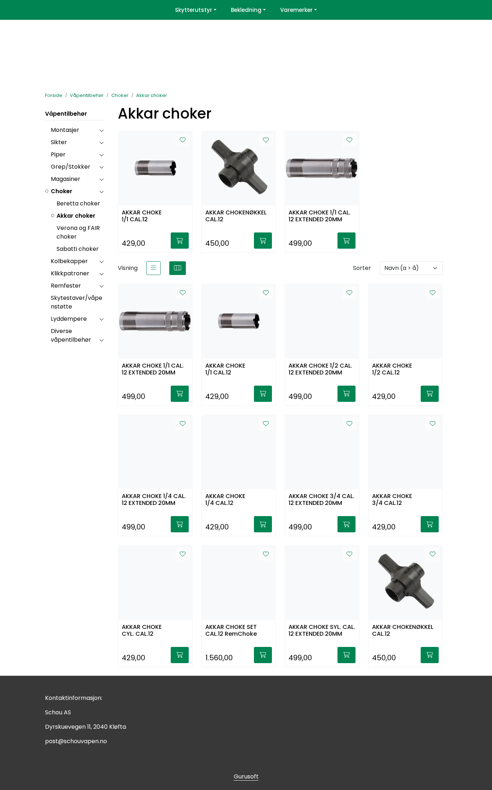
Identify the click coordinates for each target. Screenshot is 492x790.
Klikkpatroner (70, 273)
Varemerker (296, 10)
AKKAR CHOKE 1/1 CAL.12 (142, 216)
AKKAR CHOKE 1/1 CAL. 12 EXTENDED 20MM (319, 216)
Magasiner (65, 179)
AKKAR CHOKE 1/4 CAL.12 (225, 500)
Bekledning (246, 10)
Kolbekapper (69, 261)
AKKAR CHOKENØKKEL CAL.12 (236, 216)
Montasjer (65, 130)
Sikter (59, 142)
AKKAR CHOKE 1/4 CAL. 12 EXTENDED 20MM (154, 500)
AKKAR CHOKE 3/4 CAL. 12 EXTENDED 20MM (321, 500)
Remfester (66, 285)
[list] (153, 268)
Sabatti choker (78, 249)
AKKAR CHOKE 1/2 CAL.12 (392, 369)
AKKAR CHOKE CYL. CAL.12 (142, 630)
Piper (58, 154)
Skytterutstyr (193, 10)
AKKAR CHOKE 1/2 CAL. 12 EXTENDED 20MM (320, 369)
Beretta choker (78, 203)
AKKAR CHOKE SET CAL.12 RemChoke (231, 630)
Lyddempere (69, 319)
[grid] (177, 268)
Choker (61, 191)
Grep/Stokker (70, 167)
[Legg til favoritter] (182, 140)
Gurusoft (246, 776)
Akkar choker (76, 216)
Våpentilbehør (66, 114)
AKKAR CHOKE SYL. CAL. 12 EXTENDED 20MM (322, 630)
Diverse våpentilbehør (71, 335)
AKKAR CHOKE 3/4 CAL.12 (392, 500)
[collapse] (101, 130)
